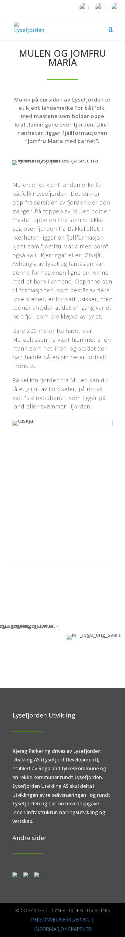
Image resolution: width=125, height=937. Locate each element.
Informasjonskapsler (62, 929)
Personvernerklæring (60, 919)
